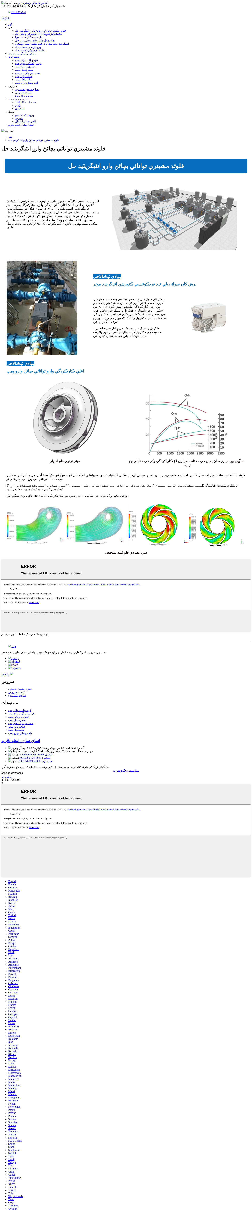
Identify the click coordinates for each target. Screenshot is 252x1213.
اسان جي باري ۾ (18, 98)
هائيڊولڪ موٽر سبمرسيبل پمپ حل (34, 40)
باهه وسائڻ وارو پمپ (27, 82)
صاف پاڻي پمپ (23, 76)
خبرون (19, 118)
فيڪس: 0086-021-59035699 (35, 757)
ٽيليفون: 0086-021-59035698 (37, 754)
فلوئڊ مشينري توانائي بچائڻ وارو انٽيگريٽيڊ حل (40, 30)
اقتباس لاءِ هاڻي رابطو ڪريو (33, 3)
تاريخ (17, 105)
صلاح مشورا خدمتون (27, 89)
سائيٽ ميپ (132, 770)
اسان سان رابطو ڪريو (21, 124)
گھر (10, 24)
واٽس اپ (6, 776)
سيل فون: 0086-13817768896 (35, 761)
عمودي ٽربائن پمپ (25, 66)
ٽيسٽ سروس (23, 92)
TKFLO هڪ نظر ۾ (26, 102)
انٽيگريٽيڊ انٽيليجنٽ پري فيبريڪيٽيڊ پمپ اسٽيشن (42, 43)
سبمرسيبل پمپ (24, 69)
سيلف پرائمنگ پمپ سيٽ (22, 53)
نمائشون (20, 108)
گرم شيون (119, 770)
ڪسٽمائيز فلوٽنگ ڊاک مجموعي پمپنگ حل (38, 33)
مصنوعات (14, 56)
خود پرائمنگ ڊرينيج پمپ (28, 63)
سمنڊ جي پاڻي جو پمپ (27, 73)
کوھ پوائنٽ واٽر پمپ (26, 59)
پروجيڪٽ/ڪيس (24, 115)
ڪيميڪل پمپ (23, 79)
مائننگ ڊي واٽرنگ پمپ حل (30, 50)
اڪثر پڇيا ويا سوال (25, 121)
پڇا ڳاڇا (5, 674)
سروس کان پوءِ (24, 95)
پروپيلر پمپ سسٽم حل (28, 46)
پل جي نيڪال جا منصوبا (28, 37)
